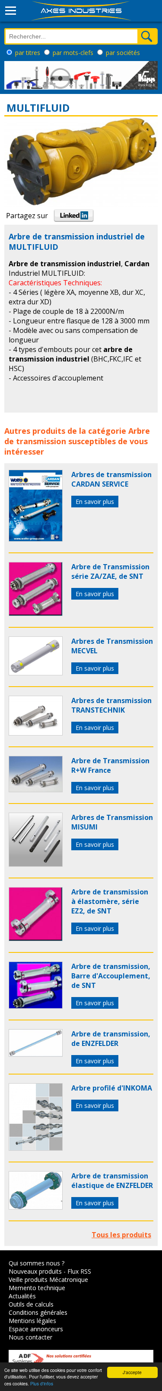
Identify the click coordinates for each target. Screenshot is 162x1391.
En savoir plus (95, 501)
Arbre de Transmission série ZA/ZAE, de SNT (110, 571)
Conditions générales (38, 1312)
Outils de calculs (31, 1304)
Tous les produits (121, 1234)
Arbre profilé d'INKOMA (111, 1088)
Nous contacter (30, 1337)
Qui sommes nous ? (36, 1263)
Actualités (22, 1296)
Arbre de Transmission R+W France (110, 765)
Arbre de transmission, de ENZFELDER (110, 1038)
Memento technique (37, 1288)
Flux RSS (79, 1271)
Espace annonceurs (36, 1329)
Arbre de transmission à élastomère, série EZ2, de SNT (109, 901)
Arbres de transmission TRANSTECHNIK (111, 705)
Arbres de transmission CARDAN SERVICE (111, 479)
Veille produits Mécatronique (48, 1279)
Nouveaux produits (35, 1271)
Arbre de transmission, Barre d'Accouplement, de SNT (110, 976)
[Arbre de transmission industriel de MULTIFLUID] (36, 539)
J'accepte (132, 1372)
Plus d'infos (41, 1383)
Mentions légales (32, 1321)
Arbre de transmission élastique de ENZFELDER (112, 1180)
